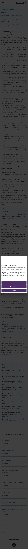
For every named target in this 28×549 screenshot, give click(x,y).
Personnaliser (13, 286)
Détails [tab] (12, 260)
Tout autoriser (14, 283)
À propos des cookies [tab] (21, 260)
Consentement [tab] (4, 260)
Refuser (14, 290)
